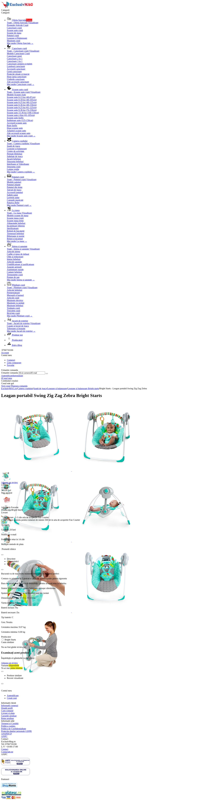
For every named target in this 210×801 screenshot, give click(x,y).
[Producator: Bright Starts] (7, 505)
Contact (4, 749)
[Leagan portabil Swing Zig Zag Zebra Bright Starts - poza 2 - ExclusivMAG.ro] (107, 470)
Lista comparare (14, 362)
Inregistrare (18, 375)
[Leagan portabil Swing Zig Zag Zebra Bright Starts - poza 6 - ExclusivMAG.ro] (107, 611)
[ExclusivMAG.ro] (17, 7)
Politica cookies (8, 726)
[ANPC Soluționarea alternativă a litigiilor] (15, 764)
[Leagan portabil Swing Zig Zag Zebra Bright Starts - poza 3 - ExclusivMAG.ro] (36, 541)
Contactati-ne (7, 752)
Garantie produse (9, 716)
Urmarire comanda (9, 373)
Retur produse (7, 718)
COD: (4, 485)
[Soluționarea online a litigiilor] (15, 774)
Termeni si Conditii (9, 723)
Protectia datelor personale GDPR (16, 731)
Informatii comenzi (9, 705)
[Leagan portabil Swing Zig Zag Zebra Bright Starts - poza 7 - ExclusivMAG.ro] (36, 682)
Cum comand (7, 710)
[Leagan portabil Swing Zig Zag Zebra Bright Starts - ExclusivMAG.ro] (36, 470)
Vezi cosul (5, 386)
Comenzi (11, 360)
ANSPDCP (6, 734)
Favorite (10, 365)
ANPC (4, 736)
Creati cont (12, 698)
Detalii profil (7, 708)
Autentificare (7, 375)
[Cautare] (47, 373)
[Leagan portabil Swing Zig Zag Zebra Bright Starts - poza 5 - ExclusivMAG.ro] (36, 611)
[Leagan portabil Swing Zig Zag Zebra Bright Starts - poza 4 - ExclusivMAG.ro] (107, 541)
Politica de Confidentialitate (13, 728)
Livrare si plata (8, 713)
